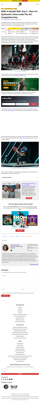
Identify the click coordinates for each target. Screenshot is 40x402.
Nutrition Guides (20, 347)
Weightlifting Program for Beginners (20, 332)
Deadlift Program (20, 336)
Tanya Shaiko (16, 244)
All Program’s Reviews (20, 321)
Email (22, 289)
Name (3, 289)
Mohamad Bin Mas (23, 138)
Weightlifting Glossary (20, 354)
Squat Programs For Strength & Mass (20, 334)
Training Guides (20, 343)
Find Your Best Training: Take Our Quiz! (21, 204)
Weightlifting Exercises (20, 350)
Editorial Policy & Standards (20, 359)
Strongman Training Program (20, 337)
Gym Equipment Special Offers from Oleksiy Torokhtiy (20, 356)
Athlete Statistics (20, 352)
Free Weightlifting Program (20, 330)
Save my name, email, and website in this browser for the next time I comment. (18, 293)
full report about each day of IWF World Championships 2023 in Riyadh (29, 185)
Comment (4, 275)
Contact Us (20, 310)
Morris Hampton (11, 110)
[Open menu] (2, 4)
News (2, 8)
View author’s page (34, 264)
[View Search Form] (38, 5)
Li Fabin (26, 36)
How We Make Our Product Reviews (20, 357)
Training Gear (20, 345)
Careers (20, 312)
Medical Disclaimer (20, 318)
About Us (20, 307)
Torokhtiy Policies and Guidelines (20, 314)
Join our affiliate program (20, 316)
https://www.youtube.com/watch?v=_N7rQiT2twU (8, 113)
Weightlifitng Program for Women (20, 329)
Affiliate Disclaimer (20, 319)
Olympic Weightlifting (8, 8)
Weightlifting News (20, 348)
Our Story (20, 309)
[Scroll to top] (38, 398)
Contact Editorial (20, 361)
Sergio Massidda (18, 74)
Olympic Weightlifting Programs (20, 327)
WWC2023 (15, 8)
